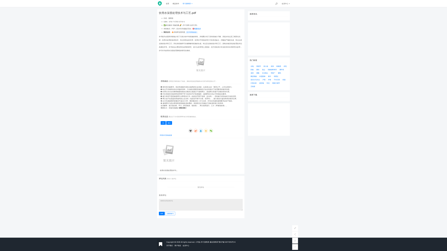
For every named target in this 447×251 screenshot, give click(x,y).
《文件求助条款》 (191, 32)
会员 (285, 4)
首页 (167, 4)
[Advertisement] (269, 119)
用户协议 (177, 245)
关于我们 (169, 245)
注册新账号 (170, 213)
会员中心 (186, 245)
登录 (161, 213)
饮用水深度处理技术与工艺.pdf (169, 170)
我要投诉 (197, 29)
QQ (163, 123)
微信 (169, 123)
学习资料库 (187, 4)
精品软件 (176, 4)
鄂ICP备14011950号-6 (226, 242)
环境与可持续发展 (166, 135)
